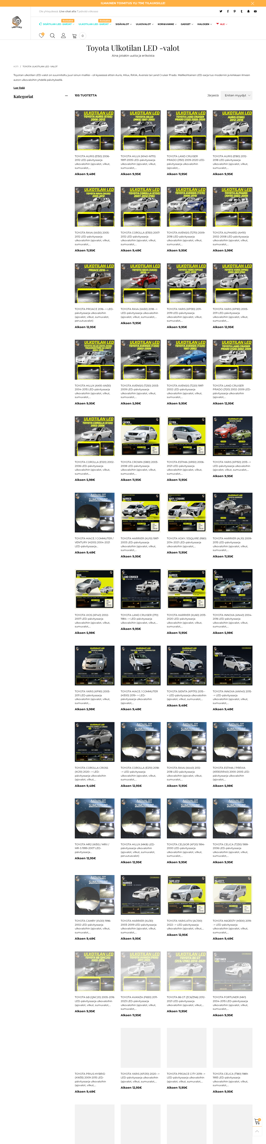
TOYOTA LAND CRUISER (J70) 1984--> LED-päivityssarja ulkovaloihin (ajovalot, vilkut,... (139, 618)
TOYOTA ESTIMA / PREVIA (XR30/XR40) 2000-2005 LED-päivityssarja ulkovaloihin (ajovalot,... (231, 773)
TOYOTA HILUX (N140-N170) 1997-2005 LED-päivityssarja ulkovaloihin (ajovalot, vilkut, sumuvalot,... (138, 162)
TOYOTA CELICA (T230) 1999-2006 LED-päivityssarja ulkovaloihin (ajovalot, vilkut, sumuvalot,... (231, 850)
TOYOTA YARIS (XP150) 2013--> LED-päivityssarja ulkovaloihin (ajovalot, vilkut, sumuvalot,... (232, 465)
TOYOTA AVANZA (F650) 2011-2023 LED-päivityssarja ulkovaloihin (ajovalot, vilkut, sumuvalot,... (139, 1003)
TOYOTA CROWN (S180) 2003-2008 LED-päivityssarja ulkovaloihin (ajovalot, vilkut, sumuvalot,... (139, 467)
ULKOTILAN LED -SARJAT (94, 24)
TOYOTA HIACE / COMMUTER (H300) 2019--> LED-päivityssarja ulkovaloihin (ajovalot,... (139, 697)
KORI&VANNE (166, 24)
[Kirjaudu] (63, 36)
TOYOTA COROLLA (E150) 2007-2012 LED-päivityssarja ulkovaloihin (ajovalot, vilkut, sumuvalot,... (140, 238)
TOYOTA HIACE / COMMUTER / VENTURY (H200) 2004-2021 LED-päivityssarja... (94, 542)
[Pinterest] (234, 11)
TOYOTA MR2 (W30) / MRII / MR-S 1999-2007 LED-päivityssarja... (92, 848)
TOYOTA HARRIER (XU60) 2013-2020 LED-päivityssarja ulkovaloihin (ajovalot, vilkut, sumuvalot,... (186, 620)
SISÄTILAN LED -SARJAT (58, 24)
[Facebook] (227, 11)
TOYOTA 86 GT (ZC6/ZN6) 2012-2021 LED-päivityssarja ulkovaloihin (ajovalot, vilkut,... (186, 1001)
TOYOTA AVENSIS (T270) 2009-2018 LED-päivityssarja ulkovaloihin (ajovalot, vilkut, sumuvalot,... (186, 238)
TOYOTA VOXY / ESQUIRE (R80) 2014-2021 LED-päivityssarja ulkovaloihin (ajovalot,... (186, 542)
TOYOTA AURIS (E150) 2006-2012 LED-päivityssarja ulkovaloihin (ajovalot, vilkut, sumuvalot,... (92, 162)
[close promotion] (252, 3)
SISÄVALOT (122, 24)
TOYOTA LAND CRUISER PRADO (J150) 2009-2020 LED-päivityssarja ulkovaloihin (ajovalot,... (186, 162)
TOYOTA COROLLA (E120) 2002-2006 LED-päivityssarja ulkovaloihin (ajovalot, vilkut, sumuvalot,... (95, 467)
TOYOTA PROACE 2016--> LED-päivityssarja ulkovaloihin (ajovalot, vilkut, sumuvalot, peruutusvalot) (94, 314)
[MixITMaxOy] (16, 22)
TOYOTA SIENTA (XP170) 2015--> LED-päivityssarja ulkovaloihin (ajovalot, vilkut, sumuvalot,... (186, 695)
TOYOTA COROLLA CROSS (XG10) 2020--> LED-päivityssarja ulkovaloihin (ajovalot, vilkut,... (91, 773)
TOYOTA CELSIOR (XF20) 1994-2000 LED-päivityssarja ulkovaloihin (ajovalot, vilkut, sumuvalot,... (186, 850)
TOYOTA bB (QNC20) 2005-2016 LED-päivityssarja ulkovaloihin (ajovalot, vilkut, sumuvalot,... (94, 1001)
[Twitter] (221, 11)
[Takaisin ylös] (257, 1131)
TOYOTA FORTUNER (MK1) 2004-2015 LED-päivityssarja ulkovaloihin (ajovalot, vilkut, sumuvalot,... (230, 1003)
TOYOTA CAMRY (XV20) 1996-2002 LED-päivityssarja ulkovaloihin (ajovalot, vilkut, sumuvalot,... (93, 926)
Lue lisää (19, 87)
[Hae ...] (52, 36)
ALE (222, 24)
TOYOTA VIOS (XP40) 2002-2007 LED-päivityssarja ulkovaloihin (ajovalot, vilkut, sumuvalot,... (92, 620)
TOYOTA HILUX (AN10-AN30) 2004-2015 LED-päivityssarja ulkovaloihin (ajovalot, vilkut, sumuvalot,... (93, 391)
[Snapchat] (248, 11)
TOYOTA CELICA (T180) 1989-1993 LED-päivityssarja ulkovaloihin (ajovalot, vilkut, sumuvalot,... (231, 1079)
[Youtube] (255, 11)
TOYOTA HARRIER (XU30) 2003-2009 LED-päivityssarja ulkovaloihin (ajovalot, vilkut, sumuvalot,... (138, 926)
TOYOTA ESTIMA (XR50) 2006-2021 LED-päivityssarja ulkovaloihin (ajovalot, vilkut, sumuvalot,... (185, 467)
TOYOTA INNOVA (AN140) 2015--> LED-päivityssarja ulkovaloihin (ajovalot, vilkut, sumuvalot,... (232, 697)
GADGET (186, 24)
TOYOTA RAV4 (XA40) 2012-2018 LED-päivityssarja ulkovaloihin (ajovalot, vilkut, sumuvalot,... (184, 773)
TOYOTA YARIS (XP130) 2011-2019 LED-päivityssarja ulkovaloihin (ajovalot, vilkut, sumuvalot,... (184, 314)
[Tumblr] (241, 11)
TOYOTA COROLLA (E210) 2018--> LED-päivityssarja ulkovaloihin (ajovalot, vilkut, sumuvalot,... (140, 773)
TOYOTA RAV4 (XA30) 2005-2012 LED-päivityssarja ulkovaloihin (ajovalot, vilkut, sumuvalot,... (92, 238)
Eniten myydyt (235, 95)
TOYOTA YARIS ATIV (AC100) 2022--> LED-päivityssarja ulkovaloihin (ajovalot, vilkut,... (185, 924)
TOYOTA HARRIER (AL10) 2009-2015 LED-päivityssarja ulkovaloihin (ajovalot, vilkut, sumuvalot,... (232, 544)
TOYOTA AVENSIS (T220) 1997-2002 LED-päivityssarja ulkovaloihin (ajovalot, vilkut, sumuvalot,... (185, 391)
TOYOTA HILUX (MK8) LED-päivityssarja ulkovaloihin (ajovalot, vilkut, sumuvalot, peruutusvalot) (138, 850)
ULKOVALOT (143, 24)
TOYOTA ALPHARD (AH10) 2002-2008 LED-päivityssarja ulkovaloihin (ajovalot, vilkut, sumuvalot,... (231, 238)
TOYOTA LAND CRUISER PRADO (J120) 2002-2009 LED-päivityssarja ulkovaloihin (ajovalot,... (232, 391)
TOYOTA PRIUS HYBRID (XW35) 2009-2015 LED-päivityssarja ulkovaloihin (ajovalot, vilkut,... (90, 1079)
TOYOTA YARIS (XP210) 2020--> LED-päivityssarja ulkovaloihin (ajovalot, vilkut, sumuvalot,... (140, 1077)
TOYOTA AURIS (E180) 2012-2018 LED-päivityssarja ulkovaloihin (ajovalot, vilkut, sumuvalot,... (230, 162)
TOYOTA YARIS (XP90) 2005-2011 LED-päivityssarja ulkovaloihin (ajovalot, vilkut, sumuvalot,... (230, 314)
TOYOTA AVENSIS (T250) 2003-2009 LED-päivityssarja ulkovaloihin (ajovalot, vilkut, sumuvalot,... (140, 391)
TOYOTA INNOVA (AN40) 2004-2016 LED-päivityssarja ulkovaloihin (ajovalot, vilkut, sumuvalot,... (232, 620)
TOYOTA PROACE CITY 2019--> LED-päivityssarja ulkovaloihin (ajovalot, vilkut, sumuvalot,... (186, 1077)
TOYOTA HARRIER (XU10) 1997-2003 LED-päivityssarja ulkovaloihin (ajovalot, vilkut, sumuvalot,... (140, 544)
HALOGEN (203, 24)
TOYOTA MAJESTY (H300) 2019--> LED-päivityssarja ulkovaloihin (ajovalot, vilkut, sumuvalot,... (232, 926)
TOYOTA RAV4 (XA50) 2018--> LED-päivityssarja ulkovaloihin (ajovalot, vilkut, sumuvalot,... (139, 312)
